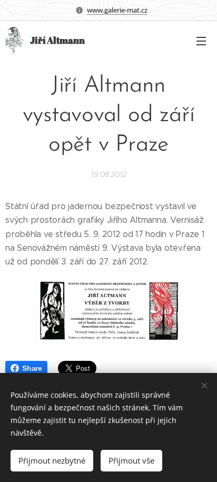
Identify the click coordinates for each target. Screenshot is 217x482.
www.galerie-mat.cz (117, 10)
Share (32, 368)
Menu (201, 40)
